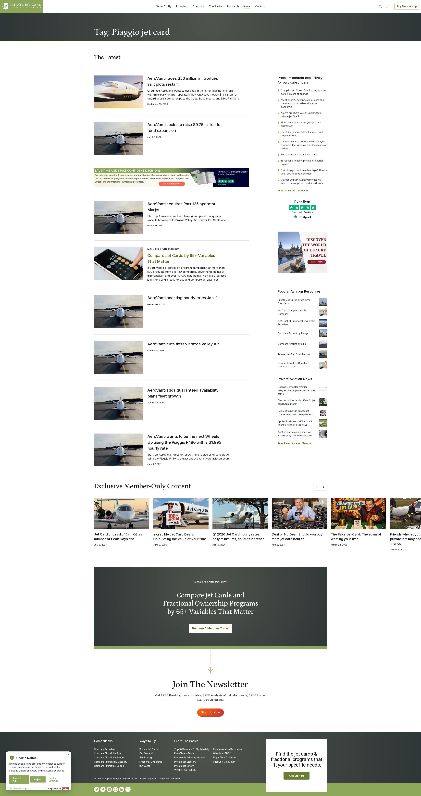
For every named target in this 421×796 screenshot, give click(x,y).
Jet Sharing (145, 757)
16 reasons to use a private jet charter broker (302, 162)
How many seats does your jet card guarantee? (301, 124)
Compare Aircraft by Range (293, 333)
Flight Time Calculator (224, 757)
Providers (182, 6)
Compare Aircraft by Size (292, 343)
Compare (198, 6)
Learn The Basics (186, 741)
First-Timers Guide (184, 753)
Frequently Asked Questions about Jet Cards (294, 364)
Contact (260, 6)
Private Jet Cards (148, 749)
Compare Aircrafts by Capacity (110, 761)
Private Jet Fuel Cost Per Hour (295, 354)
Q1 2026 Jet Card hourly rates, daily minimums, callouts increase (238, 536)
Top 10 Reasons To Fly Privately (191, 749)
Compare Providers (104, 749)
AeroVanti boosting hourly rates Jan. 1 (182, 297)
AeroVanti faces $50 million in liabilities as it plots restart (182, 81)
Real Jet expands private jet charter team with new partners (295, 412)
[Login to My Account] (388, 6)
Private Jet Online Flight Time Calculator (294, 301)
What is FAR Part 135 (185, 770)
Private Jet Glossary (185, 761)
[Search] (380, 6)
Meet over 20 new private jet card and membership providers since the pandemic (302, 103)
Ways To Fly (163, 6)
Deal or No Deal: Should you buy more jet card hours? (297, 536)
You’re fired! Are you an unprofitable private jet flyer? (301, 114)
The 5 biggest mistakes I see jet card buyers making (302, 133)
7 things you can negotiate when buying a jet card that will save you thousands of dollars (304, 145)
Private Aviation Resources (227, 749)
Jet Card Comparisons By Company (292, 312)
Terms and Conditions (169, 778)
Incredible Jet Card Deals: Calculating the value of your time (179, 536)
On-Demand (146, 753)
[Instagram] (115, 789)
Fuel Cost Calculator (224, 761)
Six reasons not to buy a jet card (299, 154)
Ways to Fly (147, 741)
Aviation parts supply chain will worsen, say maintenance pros (295, 433)
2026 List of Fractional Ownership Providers (296, 322)
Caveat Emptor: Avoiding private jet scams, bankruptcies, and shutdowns (302, 181)
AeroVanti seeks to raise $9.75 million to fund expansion (183, 127)
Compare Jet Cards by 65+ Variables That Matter (181, 258)
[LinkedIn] (121, 789)
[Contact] (128, 789)
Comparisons (103, 741)
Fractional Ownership (150, 761)
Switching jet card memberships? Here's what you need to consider (304, 172)
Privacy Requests (147, 778)
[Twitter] (96, 789)
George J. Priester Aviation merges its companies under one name (296, 390)
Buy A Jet (144, 765)
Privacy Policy (130, 778)
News (246, 6)
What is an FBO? (222, 753)
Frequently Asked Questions (189, 757)
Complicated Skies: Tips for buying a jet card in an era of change (303, 92)
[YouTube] (109, 789)
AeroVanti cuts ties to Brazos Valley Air (183, 344)
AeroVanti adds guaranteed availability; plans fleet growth (183, 393)
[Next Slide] (323, 487)
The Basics (216, 6)
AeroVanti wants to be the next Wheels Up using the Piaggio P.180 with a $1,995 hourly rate (184, 442)
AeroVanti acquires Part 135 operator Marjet (181, 206)
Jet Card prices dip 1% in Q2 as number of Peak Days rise (118, 536)
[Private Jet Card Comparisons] (21, 6)
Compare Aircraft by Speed (109, 765)
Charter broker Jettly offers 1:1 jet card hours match (296, 402)
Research (233, 6)
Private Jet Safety (184, 765)
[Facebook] (103, 789)
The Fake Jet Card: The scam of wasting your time (356, 536)
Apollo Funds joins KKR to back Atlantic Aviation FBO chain (295, 423)
